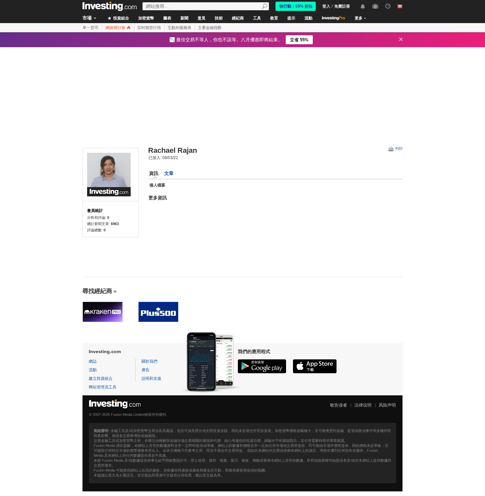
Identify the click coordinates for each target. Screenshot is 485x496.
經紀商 (238, 18)
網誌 (93, 361)
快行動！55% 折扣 (295, 6)
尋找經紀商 (97, 291)
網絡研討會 (116, 27)
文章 (169, 173)
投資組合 (120, 18)
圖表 (167, 18)
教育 (274, 18)
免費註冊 (342, 6)
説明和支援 (151, 378)
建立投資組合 (101, 378)
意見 (202, 18)
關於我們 (149, 361)
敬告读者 (338, 405)
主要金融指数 (210, 27)
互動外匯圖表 (179, 27)
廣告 (145, 370)
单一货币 (90, 27)
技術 (219, 18)
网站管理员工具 (102, 387)
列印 (398, 148)
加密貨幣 (146, 18)
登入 (326, 6)
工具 (257, 18)
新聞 (184, 18)
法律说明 (363, 405)
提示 (291, 18)
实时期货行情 (149, 27)
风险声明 (387, 405)
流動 (308, 18)
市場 (87, 17)
